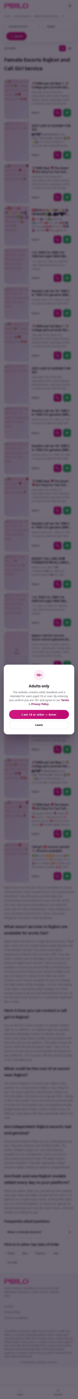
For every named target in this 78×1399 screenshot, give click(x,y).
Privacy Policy (40, 704)
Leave (39, 725)
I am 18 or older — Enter (39, 714)
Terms (65, 700)
